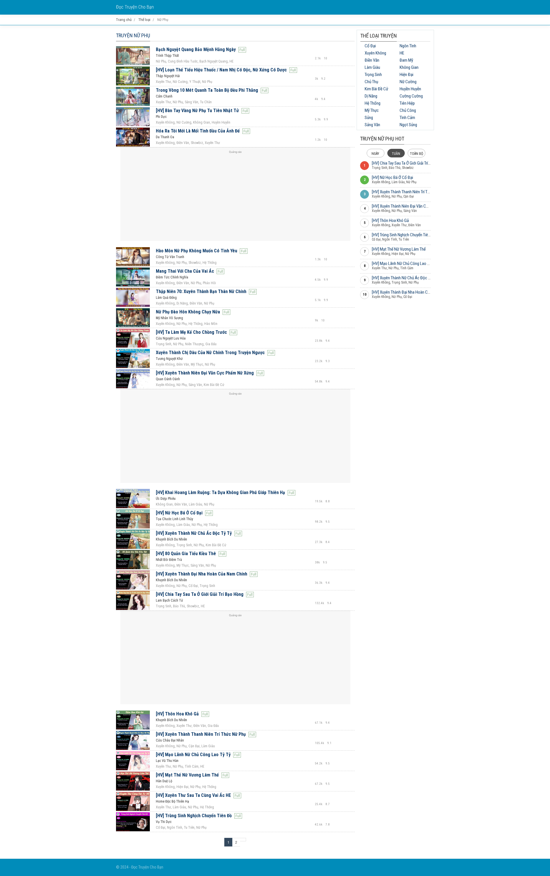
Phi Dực (161, 117)
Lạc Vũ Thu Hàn (167, 761)
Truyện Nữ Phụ (133, 35)
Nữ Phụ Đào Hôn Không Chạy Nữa (188, 312)
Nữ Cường (408, 81)
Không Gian (409, 67)
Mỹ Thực (372, 110)
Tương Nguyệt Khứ (169, 359)
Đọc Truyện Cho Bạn (135, 7)
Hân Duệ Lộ (164, 781)
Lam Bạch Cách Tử (169, 600)
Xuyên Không (375, 53)
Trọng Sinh (373, 74)
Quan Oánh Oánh (168, 379)
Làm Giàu (372, 67)
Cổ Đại (370, 45)
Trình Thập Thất (167, 56)
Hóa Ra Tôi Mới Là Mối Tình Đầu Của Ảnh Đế (198, 131)
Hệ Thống (372, 103)
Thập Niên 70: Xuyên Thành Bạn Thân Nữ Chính (201, 291)
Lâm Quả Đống (166, 298)
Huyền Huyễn (410, 88)
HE (402, 53)
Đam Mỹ (406, 60)
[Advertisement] (235, 196)
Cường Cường (411, 96)
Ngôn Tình (408, 45)
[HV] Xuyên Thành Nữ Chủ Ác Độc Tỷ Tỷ (194, 533)
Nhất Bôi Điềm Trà (169, 560)
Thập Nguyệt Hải (168, 76)
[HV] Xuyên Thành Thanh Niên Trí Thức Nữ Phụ (201, 734)
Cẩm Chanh (164, 96)
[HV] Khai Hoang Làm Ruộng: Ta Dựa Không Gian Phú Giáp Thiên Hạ (220, 492)
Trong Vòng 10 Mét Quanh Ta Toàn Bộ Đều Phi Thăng (207, 90)
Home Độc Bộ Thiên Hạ (172, 801)
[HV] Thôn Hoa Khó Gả (177, 714)
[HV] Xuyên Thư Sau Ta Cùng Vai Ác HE (193, 795)
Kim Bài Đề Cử (376, 88)
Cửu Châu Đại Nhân (170, 740)
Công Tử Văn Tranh (170, 257)
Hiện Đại (406, 74)
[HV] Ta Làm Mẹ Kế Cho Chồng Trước (191, 332)
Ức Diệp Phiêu (166, 499)
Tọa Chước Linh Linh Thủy (174, 519)
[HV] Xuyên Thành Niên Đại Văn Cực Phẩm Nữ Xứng (205, 373)
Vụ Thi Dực (164, 822)
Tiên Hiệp (407, 103)
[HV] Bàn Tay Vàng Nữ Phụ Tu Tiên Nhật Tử (197, 110)
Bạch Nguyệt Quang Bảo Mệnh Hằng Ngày (196, 49)
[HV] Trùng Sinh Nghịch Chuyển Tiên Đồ (194, 815)
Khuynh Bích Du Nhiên (171, 539)
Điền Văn (372, 60)
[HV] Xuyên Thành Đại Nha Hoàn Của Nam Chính (201, 574)
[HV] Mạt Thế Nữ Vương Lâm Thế (187, 775)
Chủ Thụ (371, 81)
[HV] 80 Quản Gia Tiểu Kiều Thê (186, 553)
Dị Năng (371, 96)
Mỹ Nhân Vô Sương (169, 318)
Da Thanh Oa (165, 137)
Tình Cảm (407, 117)
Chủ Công (408, 110)
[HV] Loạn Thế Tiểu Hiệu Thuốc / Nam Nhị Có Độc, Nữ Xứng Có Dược (221, 70)
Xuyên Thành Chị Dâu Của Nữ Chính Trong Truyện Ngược (210, 352)
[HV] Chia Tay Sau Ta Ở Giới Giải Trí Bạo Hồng (199, 594)
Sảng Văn (372, 124)
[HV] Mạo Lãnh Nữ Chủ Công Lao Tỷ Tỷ (193, 754)
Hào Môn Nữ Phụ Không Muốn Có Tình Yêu (196, 250)
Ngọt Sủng (408, 124)
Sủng (369, 117)
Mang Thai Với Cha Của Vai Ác (185, 271)
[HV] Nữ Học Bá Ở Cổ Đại (179, 513)
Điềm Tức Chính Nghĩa (172, 277)
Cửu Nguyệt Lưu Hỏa (171, 338)
